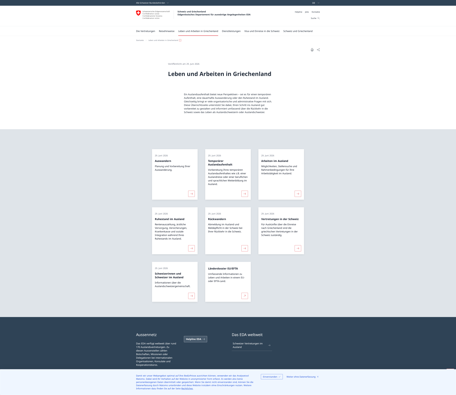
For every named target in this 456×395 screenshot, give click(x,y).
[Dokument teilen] (318, 50)
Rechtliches (187, 388)
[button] (145, 31)
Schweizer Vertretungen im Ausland (248, 345)
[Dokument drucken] (312, 50)
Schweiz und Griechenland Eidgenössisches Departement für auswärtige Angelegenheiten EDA (214, 13)
